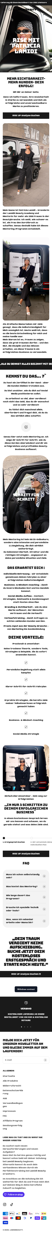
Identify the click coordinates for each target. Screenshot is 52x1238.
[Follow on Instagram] (5, 1204)
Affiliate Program (13, 1121)
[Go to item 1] (21, 1026)
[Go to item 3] (27, 1026)
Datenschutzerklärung (13, 1092)
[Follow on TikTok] (12, 1204)
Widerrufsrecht (12, 1086)
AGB (5, 1099)
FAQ (5, 1116)
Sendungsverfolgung (12, 1127)
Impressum (9, 1111)
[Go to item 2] (24, 1026)
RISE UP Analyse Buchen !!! (26, 974)
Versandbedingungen (13, 1104)
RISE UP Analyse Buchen (26, 115)
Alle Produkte (10, 1081)
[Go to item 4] (30, 1026)
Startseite (9, 1076)
